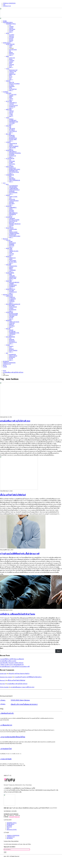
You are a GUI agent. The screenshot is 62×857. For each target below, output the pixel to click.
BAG (7, 184)
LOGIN (5, 366)
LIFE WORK (12, 147)
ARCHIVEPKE (13, 187)
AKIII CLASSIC (13, 196)
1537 (10, 338)
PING (10, 75)
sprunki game (3, 673)
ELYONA (11, 211)
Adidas (10, 45)
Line (4, 4)
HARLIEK (12, 191)
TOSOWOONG (13, 266)
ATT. (10, 198)
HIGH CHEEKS (13, 350)
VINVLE (11, 110)
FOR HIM (8, 125)
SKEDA (11, 267)
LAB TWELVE (13, 131)
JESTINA (11, 210)
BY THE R (12, 130)
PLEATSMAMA (13, 192)
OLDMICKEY (12, 120)
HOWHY (11, 349)
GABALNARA (13, 229)
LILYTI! (11, 112)
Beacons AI (3, 680)
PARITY (11, 346)
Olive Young (12, 29)
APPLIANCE (9, 296)
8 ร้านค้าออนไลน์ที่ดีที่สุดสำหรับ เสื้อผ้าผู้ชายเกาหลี (19, 554)
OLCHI (11, 358)
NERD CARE (12, 278)
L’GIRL (11, 115)
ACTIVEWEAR (10, 158)
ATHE (10, 252)
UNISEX (8, 142)
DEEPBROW (12, 214)
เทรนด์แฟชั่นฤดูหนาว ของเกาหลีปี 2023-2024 (22, 687)
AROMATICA (12, 277)
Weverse (11, 38)
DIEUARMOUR (13, 213)
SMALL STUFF (13, 356)
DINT (10, 97)
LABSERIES (12, 270)
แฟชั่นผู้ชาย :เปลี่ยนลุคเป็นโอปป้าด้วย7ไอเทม (17, 614)
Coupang (11, 26)
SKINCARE (9, 248)
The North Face (13, 89)
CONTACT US (7, 6)
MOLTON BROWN (14, 282)
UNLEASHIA (12, 260)
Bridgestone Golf (13, 70)
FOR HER (8, 93)
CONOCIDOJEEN (14, 200)
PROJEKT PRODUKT (15, 223)
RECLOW (11, 222)
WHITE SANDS (13, 232)
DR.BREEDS (12, 354)
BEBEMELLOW (13, 170)
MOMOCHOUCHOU (14, 169)
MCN (10, 66)
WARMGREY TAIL (14, 332)
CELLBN (11, 253)
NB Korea (11, 53)
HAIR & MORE (10, 272)
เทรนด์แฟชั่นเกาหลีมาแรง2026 (8, 661)
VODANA (12, 301)
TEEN (7, 117)
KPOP (7, 33)
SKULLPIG (12, 164)
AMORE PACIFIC (13, 251)
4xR (10, 127)
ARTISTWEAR (13, 143)
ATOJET (11, 308)
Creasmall (11, 72)
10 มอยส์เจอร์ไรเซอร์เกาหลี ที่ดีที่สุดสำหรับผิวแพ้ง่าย (27, 677)
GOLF (7, 68)
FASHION (5, 91)
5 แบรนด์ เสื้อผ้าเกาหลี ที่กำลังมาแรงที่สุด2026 (12, 659)
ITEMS (8, 345)
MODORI (11, 339)
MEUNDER (12, 179)
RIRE (10, 274)
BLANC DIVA (13, 262)
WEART (11, 330)
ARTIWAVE (12, 334)
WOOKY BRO (13, 139)
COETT (11, 98)
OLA (10, 347)
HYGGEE (11, 245)
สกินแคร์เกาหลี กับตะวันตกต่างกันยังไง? (19, 673)
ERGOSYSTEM (13, 315)
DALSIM (11, 290)
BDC (10, 176)
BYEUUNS (12, 199)
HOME (5, 21)
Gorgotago (11, 60)
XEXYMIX (12, 161)
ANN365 (11, 225)
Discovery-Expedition (14, 83)
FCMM (11, 162)
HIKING (8, 81)
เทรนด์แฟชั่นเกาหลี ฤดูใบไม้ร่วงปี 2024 (15, 421)
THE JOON (12, 128)
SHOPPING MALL (8, 22)
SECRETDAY (12, 309)
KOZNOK (11, 154)
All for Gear (12, 57)
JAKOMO (11, 316)
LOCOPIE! (12, 123)
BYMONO (12, 135)
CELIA (11, 113)
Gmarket (11, 27)
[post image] (31, 399)
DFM (10, 230)
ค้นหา (1, 648)
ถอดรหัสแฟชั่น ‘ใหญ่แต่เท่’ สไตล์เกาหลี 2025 (11, 662)
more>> (11, 32)
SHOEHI (11, 202)
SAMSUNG (12, 297)
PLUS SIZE (9, 101)
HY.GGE (11, 177)
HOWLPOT (12, 357)
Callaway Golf (12, 71)
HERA (10, 259)
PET (7, 353)
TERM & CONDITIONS (9, 3)
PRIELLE (11, 324)
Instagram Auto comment (6, 677)
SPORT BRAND (10, 44)
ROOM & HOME (13, 313)
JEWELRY (9, 206)
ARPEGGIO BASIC (14, 321)
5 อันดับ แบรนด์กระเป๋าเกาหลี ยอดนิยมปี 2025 (12, 664)
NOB (10, 63)
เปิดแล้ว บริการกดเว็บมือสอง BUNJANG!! (24, 704)
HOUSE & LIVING (8, 294)
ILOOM (11, 317)
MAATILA (12, 326)
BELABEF (12, 305)
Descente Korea (13, 49)
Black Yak (11, 82)
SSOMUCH (12, 106)
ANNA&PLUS (13, 102)
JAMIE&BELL (13, 207)
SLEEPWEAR (9, 150)
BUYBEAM (12, 331)
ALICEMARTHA (13, 185)
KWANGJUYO (13, 342)
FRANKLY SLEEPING (15, 153)
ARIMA (11, 95)
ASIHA (11, 145)
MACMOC (12, 203)
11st (10, 25)
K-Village (11, 85)
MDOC (11, 268)
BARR (10, 241)
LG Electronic (12, 298)
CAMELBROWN (13, 188)
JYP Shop (11, 37)
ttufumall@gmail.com (14, 816)
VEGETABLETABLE (14, 236)
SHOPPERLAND (13, 121)
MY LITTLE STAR (14, 172)
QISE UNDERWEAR (14, 180)
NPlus (10, 87)
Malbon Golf (12, 74)
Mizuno (11, 52)
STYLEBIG (12, 136)
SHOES (8, 195)
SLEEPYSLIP (12, 234)
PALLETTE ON (13, 221)
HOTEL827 (12, 341)
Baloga (10, 59)
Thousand (11, 64)
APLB (10, 249)
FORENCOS (12, 257)
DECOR (8, 328)
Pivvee (10, 76)
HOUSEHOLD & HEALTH (13, 304)
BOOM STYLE (13, 138)
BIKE (7, 56)
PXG (10, 78)
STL (10, 159)
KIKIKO (11, 119)
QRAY (11, 208)
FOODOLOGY (13, 292)
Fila (10, 51)
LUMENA (11, 300)
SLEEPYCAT (12, 155)
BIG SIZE (8, 134)
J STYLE (11, 104)
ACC (4, 183)
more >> (11, 55)
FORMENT (12, 286)
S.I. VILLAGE (12, 94)
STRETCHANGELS (14, 189)
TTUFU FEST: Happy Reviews (20, 700)
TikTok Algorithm (4, 687)
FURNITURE (9, 312)
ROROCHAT (12, 168)
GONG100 (12, 323)
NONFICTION (13, 285)
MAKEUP (8, 256)
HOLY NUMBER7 (14, 146)
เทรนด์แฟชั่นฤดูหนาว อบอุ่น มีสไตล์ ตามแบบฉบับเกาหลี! (15, 666)
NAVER (11, 30)
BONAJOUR (12, 243)
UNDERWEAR (10, 174)
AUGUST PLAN (13, 105)
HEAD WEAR (9, 228)
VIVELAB (12, 275)
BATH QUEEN (13, 306)
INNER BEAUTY (10, 289)
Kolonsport (11, 86)
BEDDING (9, 320)
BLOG (4, 365)
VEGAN (8, 240)
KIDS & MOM (9, 166)
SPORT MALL (7, 42)
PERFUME (9, 281)
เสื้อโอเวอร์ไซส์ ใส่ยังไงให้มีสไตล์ (13, 495)
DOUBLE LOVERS (14, 219)
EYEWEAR (9, 217)
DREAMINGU (13, 151)
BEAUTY (5, 238)
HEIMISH (11, 244)
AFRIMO (11, 283)
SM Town (11, 36)
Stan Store (2, 683)
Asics (10, 46)
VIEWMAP (12, 218)
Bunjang (11, 40)
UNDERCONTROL (14, 233)
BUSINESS (6, 361)
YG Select (11, 34)
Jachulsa (11, 61)
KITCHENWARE (10, 336)
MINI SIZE (9, 109)
